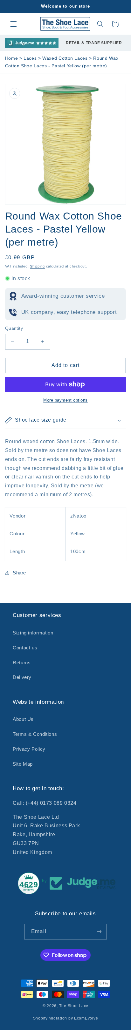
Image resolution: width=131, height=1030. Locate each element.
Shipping (37, 266)
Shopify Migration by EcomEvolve (65, 1018)
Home (11, 58)
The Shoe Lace (74, 1006)
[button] (13, 24)
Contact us (25, 647)
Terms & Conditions (35, 734)
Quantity (14, 328)
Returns (22, 662)
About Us (23, 719)
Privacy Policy (29, 749)
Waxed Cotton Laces (65, 58)
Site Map (23, 764)
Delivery (22, 677)
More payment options (65, 400)
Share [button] (19, 572)
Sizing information (33, 632)
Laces (31, 58)
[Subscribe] (99, 931)
